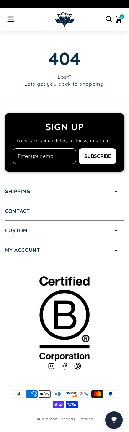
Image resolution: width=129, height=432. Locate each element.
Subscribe (97, 156)
